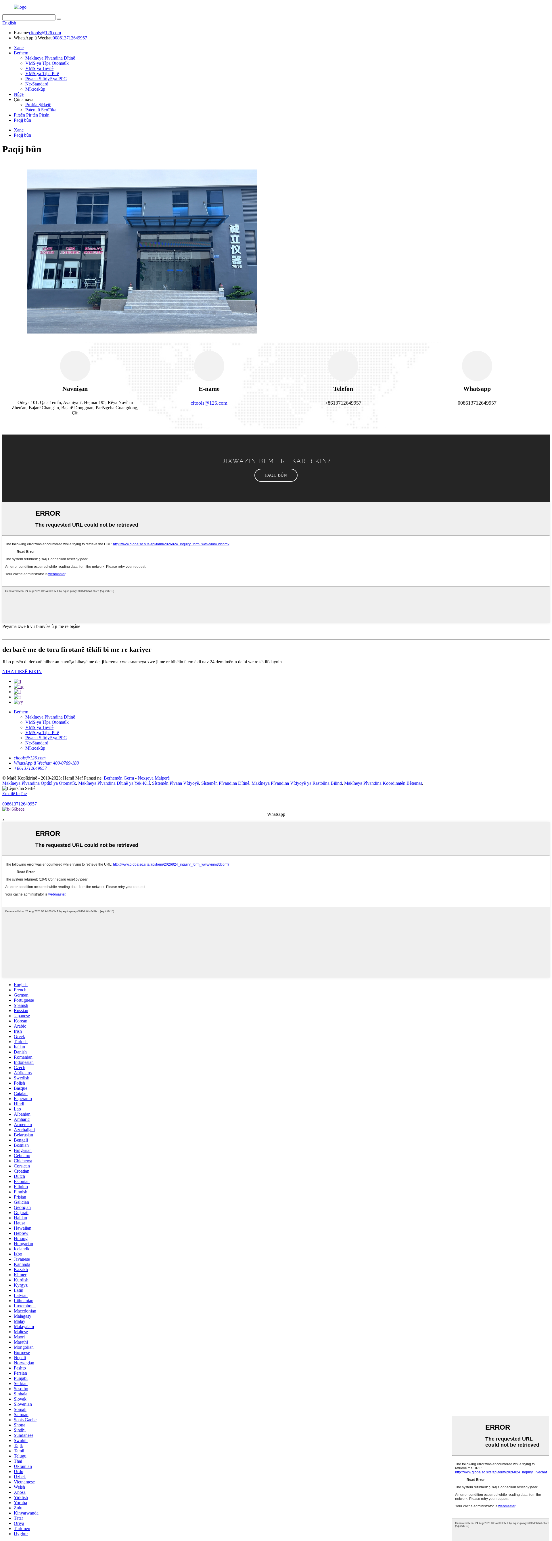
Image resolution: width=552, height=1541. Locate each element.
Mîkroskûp (35, 89)
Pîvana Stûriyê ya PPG (46, 78)
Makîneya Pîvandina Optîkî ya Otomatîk (39, 783)
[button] (276, 475)
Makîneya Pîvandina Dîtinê (50, 58)
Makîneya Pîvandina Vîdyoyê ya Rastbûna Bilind (297, 783)
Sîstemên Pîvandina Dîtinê (225, 783)
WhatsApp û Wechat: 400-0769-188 (46, 763)
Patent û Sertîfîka (40, 109)
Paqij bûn (22, 120)
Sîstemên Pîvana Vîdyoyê (175, 783)
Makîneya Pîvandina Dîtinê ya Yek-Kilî (114, 783)
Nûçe (19, 94)
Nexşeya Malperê (154, 778)
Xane (19, 47)
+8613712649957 (30, 768)
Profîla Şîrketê (38, 104)
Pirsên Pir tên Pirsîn (31, 115)
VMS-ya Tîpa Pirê (42, 73)
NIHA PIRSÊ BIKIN (22, 671)
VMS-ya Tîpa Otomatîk (47, 63)
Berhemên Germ (119, 778)
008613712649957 (70, 37)
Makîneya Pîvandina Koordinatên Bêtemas (383, 783)
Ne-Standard (36, 83)
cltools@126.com (45, 32)
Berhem (21, 52)
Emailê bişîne (14, 793)
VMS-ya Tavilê (39, 68)
